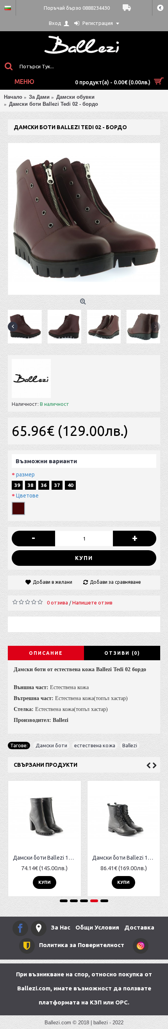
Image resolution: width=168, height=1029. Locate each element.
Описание (46, 653)
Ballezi (129, 745)
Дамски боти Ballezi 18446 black (46, 858)
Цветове (27, 495)
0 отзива (57, 602)
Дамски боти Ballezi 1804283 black (125, 858)
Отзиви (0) (122, 653)
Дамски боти (51, 745)
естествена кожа (94, 745)
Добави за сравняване (115, 582)
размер (25, 474)
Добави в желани (52, 582)
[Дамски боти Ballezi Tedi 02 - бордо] (84, 219)
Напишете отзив (92, 602)
